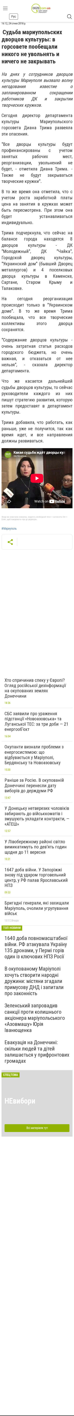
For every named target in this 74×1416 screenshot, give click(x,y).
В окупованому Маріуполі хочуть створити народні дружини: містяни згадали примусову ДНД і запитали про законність (34, 981)
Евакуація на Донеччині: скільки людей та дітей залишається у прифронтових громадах (37, 1051)
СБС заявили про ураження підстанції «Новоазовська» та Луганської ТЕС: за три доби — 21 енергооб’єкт (36, 721)
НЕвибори (20, 1100)
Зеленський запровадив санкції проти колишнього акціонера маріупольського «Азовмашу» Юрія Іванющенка (35, 1017)
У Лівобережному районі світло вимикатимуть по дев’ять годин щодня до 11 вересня (36, 847)
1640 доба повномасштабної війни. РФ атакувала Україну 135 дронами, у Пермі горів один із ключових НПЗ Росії (36, 947)
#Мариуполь (9, 528)
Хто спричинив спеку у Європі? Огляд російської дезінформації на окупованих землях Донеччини (35, 688)
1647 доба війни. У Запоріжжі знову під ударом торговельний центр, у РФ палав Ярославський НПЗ (36, 877)
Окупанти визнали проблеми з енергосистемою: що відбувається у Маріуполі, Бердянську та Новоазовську (34, 754)
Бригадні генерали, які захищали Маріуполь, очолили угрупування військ (37, 908)
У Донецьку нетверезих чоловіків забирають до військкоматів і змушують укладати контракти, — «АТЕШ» (37, 816)
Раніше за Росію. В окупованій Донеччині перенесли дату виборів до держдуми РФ (34, 785)
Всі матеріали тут (37, 1128)
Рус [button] (13, 16)
